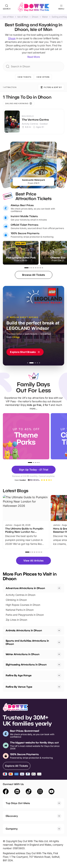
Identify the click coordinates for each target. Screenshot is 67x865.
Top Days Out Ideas (18, 803)
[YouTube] (51, 792)
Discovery (12, 815)
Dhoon (35, 17)
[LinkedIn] (17, 792)
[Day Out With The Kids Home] (34, 7)
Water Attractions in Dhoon (22, 654)
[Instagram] (40, 792)
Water (45, 17)
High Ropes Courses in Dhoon (23, 604)
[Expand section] (59, 630)
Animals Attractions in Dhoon (24, 630)
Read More (33, 56)
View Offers (42, 77)
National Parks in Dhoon (20, 609)
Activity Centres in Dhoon (20, 594)
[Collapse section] (59, 588)
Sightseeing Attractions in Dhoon (26, 664)
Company (12, 828)
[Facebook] (6, 792)
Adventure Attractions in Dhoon (25, 588)
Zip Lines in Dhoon (16, 619)
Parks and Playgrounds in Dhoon (25, 614)
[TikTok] (28, 792)
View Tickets (24, 77)
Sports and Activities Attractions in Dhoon (27, 642)
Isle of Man (8, 17)
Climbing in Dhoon (16, 599)
